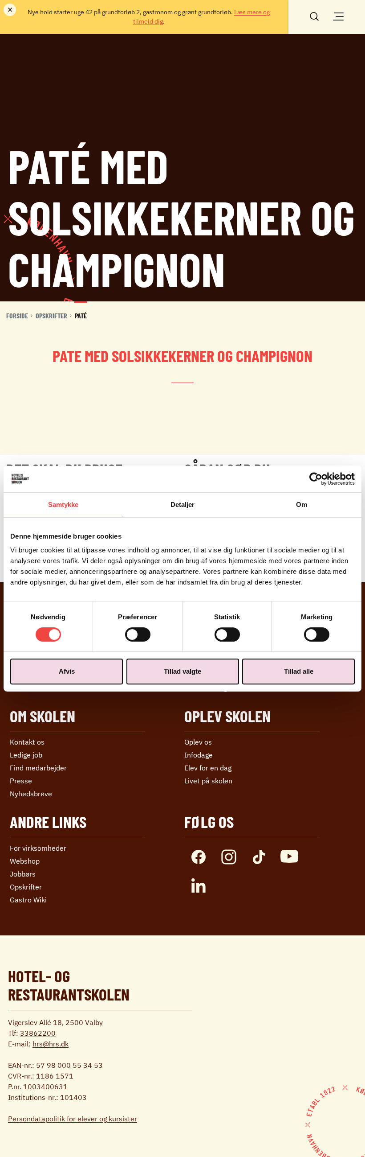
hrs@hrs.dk (50, 1043)
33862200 (38, 1033)
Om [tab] (301, 504)
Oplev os (198, 741)
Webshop (25, 860)
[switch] (137, 634)
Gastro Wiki (28, 899)
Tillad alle (298, 671)
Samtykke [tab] (63, 504)
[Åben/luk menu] (338, 16)
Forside (17, 315)
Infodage (198, 754)
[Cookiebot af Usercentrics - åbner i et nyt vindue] (316, 479)
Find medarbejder (38, 767)
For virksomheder (38, 848)
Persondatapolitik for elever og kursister (72, 1118)
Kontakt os (27, 741)
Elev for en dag (207, 767)
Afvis (67, 671)
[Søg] (314, 15)
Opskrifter (51, 315)
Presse (21, 780)
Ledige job (26, 754)
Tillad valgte (182, 671)
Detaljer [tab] (182, 504)
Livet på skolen (208, 780)
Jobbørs (23, 873)
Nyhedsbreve (31, 793)
